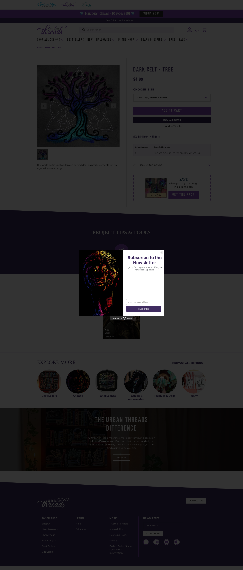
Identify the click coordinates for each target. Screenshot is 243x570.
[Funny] (194, 382)
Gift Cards (47, 551)
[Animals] (78, 382)
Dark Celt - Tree (53, 47)
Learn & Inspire (151, 39)
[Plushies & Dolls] (165, 382)
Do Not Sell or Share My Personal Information (120, 549)
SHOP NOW (151, 13)
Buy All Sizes (172, 120)
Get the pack (183, 194)
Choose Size (143, 89)
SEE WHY (121, 457)
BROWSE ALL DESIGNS (187, 363)
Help (78, 523)
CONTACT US (196, 500)
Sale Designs (49, 540)
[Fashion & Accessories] (136, 382)
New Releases (50, 529)
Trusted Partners (118, 523)
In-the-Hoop (126, 39)
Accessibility (116, 529)
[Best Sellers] (49, 382)
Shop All (46, 523)
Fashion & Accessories (136, 397)
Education (81, 529)
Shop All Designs (48, 39)
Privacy (113, 540)
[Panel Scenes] (107, 382)
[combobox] (126, 30)
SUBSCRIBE (153, 533)
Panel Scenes (107, 395)
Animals (78, 395)
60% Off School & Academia (119, 20)
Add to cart (172, 110)
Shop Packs (48, 535)
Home (40, 47)
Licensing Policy (118, 535)
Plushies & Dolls (164, 395)
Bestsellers (75, 39)
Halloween (103, 39)
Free (172, 39)
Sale (182, 39)
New (90, 39)
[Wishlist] (197, 30)
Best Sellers (49, 395)
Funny (194, 395)
